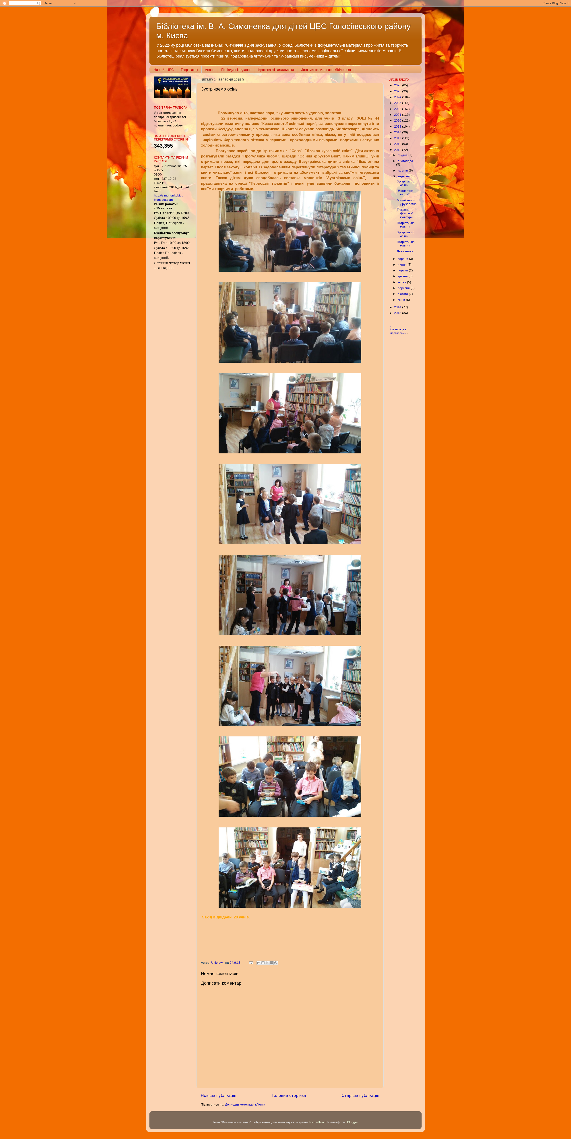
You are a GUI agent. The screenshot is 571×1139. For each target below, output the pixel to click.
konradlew (316, 1122)
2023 (398, 103)
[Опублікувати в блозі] (263, 963)
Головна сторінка (289, 1095)
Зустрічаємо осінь (405, 183)
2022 (398, 109)
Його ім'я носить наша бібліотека (326, 70)
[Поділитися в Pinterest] (275, 963)
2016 (398, 144)
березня (404, 288)
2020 (398, 120)
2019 (398, 126)
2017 (398, 138)
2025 (398, 91)
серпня (403, 258)
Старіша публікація (360, 1095)
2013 (398, 313)
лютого (403, 294)
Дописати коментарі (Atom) (245, 1104)
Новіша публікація (218, 1095)
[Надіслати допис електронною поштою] (250, 962)
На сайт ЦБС (164, 70)
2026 (398, 85)
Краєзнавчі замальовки (276, 70)
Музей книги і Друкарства (407, 202)
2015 (398, 150)
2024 (398, 97)
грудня (403, 155)
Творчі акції (189, 70)
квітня (402, 282)
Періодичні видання (236, 70)
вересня (404, 176)
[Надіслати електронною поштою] (259, 963)
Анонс (209, 70)
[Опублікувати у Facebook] (271, 963)
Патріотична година (406, 224)
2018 (398, 132)
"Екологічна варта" (405, 192)
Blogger (352, 1122)
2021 (398, 114)
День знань (405, 251)
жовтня (403, 170)
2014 (398, 307)
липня (403, 264)
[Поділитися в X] (267, 963)
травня (403, 276)
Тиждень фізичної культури (405, 213)
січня (402, 300)
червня (403, 270)
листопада (405, 161)
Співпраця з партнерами (398, 331)
